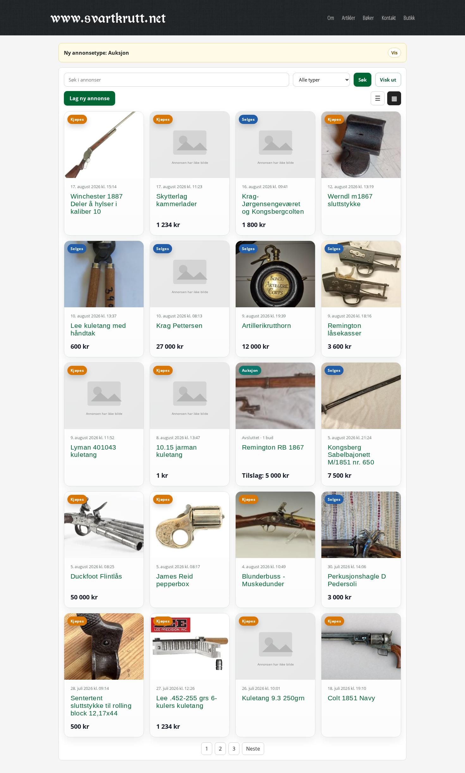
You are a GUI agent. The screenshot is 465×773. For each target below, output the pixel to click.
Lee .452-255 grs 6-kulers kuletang (186, 701)
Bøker (368, 18)
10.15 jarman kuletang (176, 451)
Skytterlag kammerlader (176, 200)
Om (330, 18)
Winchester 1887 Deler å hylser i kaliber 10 (97, 204)
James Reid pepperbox (174, 580)
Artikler (348, 18)
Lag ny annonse (89, 98)
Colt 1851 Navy (351, 698)
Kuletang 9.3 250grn (273, 698)
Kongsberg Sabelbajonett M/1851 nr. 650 (351, 455)
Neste (253, 748)
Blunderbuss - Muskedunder (263, 580)
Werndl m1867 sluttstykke (350, 200)
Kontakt (389, 18)
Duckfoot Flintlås (96, 576)
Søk (362, 80)
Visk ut (388, 80)
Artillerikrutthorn (266, 325)
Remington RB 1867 (273, 447)
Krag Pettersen (179, 325)
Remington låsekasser (344, 329)
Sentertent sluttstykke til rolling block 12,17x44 (101, 705)
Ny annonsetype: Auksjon (96, 52)
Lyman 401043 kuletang (93, 451)
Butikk (409, 18)
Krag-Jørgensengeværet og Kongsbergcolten (273, 204)
